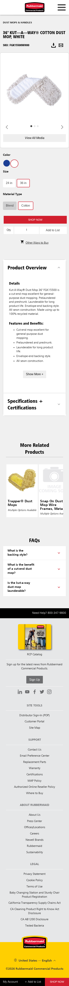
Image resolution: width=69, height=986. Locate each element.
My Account (10, 981)
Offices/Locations (34, 827)
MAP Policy (34, 780)
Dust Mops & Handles (17, 22)
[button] (57, 982)
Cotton (25, 205)
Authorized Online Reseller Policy (34, 787)
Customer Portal (34, 721)
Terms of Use (34, 886)
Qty (9, 230)
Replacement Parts (34, 762)
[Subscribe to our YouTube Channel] (27, 692)
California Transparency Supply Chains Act (34, 903)
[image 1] (35, 126)
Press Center (34, 821)
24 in (9, 183)
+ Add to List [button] (33, 981)
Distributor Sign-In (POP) (34, 715)
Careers (34, 833)
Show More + (34, 374)
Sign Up (34, 679)
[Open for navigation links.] (61, 7)
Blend (10, 205)
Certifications (34, 774)
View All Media (34, 138)
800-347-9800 (57, 613)
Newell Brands (34, 840)
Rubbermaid (34, 846)
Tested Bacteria (34, 925)
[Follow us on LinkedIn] (20, 692)
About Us (34, 815)
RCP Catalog (34, 654)
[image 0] (31, 126)
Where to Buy (34, 793)
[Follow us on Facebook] (34, 692)
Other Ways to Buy (37, 242)
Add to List (53, 230)
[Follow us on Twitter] (42, 692)
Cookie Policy (34, 880)
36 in (23, 183)
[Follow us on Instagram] (49, 692)
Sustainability (34, 852)
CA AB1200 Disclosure (34, 919)
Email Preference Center (34, 755)
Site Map (34, 727)
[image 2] (38, 126)
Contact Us (34, 749)
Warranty (34, 768)
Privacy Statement (34, 874)
